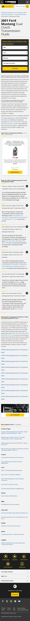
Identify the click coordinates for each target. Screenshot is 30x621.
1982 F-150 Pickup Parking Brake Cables (11, 470)
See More (15, 163)
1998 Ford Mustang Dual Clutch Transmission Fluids (14, 351)
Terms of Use (9, 608)
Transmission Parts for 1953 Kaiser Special (12, 534)
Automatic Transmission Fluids (15, 122)
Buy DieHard (15, 415)
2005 (13, 241)
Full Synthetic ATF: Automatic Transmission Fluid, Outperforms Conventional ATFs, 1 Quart (14, 217)
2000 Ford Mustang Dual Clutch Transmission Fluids (14, 362)
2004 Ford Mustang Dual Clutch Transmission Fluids (14, 380)
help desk (18, 282)
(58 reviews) (15, 169)
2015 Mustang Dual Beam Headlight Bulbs (12, 488)
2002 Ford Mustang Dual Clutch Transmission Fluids (14, 368)
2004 (17, 241)
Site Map (14, 608)
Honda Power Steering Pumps (9, 496)
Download (15, 594)
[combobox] (21, 6)
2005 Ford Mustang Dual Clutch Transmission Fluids (14, 386)
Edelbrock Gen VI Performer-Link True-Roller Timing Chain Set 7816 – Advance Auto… (13, 438)
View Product (15, 172)
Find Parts (15, 68)
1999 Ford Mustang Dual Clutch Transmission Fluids (14, 357)
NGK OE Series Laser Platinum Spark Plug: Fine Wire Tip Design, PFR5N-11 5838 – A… (15, 449)
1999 (6, 243)
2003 (20, 241)
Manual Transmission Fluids (9, 123)
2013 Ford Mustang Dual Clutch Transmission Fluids (14, 392)
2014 (6, 241)
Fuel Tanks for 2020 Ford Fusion (9, 484)
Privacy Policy (3, 608)
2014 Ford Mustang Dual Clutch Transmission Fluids (14, 398)
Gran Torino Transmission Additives (11, 474)
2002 (23, 241)
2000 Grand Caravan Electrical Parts (10, 526)
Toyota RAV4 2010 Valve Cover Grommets (12, 457)
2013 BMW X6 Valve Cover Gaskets (10, 504)
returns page (19, 309)
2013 (10, 241)
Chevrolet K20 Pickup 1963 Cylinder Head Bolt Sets (14, 513)
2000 (3, 243)
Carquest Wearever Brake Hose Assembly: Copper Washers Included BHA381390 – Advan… (14, 432)
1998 (12, 243)
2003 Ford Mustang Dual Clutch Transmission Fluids (14, 374)
